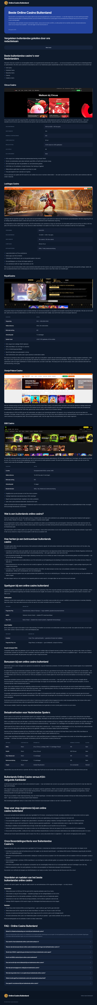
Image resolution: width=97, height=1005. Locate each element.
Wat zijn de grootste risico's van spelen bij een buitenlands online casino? (25, 973)
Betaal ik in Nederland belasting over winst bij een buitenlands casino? (25, 931)
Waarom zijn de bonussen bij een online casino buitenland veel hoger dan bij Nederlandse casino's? (32, 947)
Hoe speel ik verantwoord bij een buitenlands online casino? (22, 983)
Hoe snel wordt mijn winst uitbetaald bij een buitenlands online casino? (25, 962)
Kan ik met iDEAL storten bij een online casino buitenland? (21, 957)
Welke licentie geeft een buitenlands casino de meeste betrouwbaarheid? (26, 978)
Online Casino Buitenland (87, 995)
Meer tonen (48, 47)
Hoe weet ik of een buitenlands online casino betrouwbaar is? (22, 941)
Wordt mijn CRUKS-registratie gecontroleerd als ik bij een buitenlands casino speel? (28, 952)
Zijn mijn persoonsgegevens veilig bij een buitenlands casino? (22, 967)
